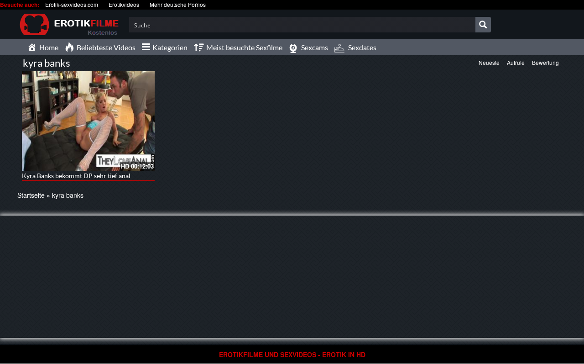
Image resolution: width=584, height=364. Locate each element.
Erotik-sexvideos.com (71, 4)
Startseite (31, 195)
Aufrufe (516, 62)
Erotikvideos (124, 4)
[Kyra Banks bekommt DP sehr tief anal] (88, 121)
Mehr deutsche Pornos (178, 4)
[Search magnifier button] (483, 24)
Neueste (489, 62)
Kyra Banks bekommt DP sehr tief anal (76, 175)
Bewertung (545, 62)
